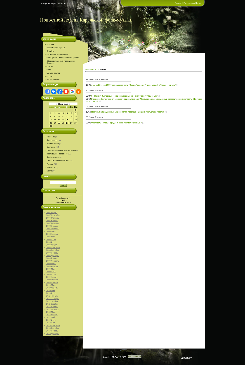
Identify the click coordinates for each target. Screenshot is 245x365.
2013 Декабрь (52, 333)
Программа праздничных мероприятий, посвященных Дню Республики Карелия (127, 112)
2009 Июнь (51, 272)
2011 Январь (52, 296)
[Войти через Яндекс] (66, 91)
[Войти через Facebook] (60, 91)
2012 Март (51, 312)
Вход (198, 3)
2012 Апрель (52, 315)
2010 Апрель (52, 288)
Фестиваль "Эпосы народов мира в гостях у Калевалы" (116, 123)
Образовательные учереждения (61, 150)
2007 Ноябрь (52, 221)
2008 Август (51, 245)
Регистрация (189, 3)
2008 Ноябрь (52, 253)
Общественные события (58, 160)
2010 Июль (51, 293)
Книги (49, 171)
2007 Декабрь (52, 223)
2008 (97, 69)
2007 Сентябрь (53, 215)
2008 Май (50, 237)
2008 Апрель (52, 234)
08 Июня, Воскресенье (97, 106)
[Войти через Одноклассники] (78, 91)
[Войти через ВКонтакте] (53, 91)
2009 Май (50, 269)
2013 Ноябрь (52, 331)
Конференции (53, 157)
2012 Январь (52, 307)
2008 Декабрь (52, 255)
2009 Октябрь (52, 280)
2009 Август (51, 277)
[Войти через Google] (72, 91)
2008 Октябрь (52, 250)
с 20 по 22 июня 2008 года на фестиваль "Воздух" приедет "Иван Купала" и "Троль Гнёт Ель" (133, 85)
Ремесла (51, 137)
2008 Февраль (52, 229)
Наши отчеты (53, 143)
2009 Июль (51, 274)
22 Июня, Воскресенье (97, 79)
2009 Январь (52, 258)
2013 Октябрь (52, 328)
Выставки (51, 147)
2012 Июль (51, 323)
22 (75, 120)
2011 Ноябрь (52, 301)
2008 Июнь (51, 239)
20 (67, 120)
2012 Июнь (51, 320)
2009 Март (51, 264)
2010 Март (51, 285)
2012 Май (50, 317)
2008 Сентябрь (53, 247)
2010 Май (50, 290)
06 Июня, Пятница (94, 117)
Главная (178, 3)
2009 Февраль (52, 261)
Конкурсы (51, 167)
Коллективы (52, 140)
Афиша (50, 164)
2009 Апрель (52, 266)
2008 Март (51, 231)
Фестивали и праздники (57, 154)
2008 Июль (51, 242)
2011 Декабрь (52, 304)
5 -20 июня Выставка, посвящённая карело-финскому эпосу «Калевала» (124, 96)
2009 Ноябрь (52, 282)
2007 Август (51, 212)
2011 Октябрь (52, 298)
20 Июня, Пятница (94, 90)
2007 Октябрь (52, 218)
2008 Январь (52, 226)
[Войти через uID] (47, 91)
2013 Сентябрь (53, 325)
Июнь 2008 (63, 104)
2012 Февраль (52, 309)
